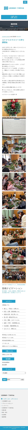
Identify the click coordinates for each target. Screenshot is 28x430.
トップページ (5, 405)
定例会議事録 (5, 362)
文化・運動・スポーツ (10, 320)
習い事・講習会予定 (9, 317)
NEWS (16, 26)
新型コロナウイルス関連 (9, 346)
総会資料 (4, 365)
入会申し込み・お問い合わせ (10, 398)
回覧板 (4, 305)
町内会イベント (12, 284)
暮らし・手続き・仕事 (10, 308)
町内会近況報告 (21, 284)
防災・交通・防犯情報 (10, 311)
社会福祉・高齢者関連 (10, 326)
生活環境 (4, 414)
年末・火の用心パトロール (11, 292)
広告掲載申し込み (6, 401)
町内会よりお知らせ (7, 334)
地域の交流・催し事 (9, 314)
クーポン (4, 343)
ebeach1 (19, 36)
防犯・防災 (4, 412)
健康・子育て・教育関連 (10, 323)
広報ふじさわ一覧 (7, 354)
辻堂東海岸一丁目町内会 (8, 407)
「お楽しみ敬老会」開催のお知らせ (13, 291)
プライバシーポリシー (7, 403)
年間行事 (4, 410)
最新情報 (4, 416)
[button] (25, 2)
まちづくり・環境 (9, 328)
